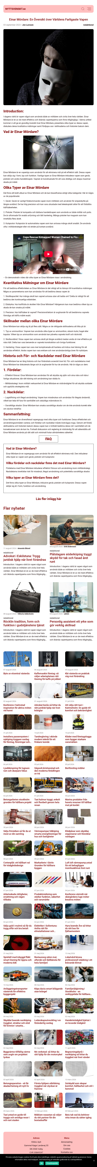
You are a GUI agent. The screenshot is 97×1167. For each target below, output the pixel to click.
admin (66, 614)
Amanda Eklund (24, 548)
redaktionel (88, 25)
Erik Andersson (70, 547)
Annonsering (66, 1142)
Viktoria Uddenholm (26, 614)
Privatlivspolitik (52, 1163)
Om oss (66, 1145)
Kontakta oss (67, 1152)
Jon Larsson (27, 25)
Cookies (66, 1149)
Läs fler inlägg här (48, 499)
